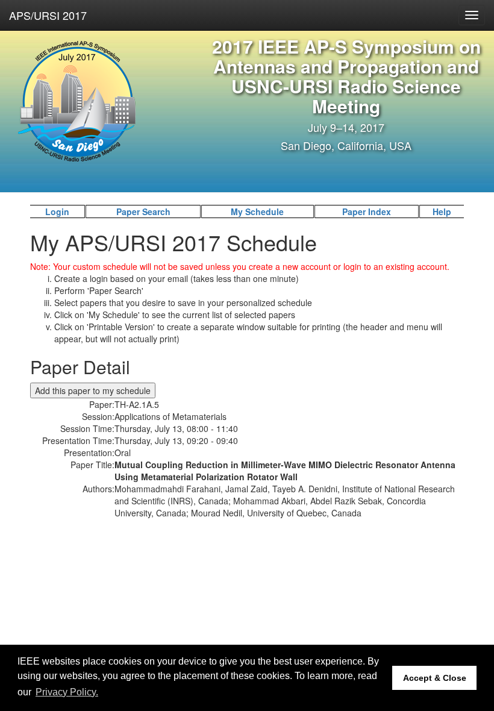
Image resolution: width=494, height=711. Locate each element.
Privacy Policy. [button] (67, 692)
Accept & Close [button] (434, 678)
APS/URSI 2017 (48, 15)
